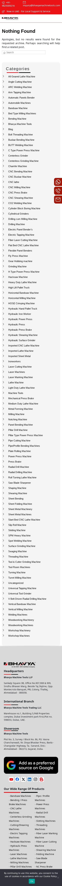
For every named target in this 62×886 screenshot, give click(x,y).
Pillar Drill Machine (18, 430)
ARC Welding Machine (20, 87)
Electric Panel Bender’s (20, 229)
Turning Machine (16, 572)
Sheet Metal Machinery (20, 509)
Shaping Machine (17, 488)
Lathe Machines (18, 858)
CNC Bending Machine (20, 171)
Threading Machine (18, 556)
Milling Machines (19, 862)
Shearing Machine (17, 493)
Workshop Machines (19, 635)
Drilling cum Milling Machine (22, 219)
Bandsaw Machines (20, 795)
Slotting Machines (45, 820)
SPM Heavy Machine (19, 535)
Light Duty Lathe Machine (21, 387)
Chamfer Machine (17, 166)
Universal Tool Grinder (19, 593)
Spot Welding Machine (19, 540)
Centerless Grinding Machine (23, 161)
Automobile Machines (19, 103)
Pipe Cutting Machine (19, 440)
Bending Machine (17, 118)
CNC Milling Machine (19, 187)
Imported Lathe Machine (20, 350)
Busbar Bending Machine (21, 139)
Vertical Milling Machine (20, 609)
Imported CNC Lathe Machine (23, 345)
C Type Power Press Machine (23, 150)
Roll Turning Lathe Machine (22, 477)
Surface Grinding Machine (21, 546)
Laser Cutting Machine (20, 366)
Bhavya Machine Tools (20, 124)
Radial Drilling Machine (20, 472)
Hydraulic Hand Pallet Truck (22, 308)
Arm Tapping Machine (19, 92)
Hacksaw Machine (18, 277)
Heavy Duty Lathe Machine (22, 282)
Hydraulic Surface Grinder (21, 340)
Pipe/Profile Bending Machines (24, 445)
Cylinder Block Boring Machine (24, 208)
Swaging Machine (17, 551)
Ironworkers (14, 361)
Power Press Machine (19, 456)
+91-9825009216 (8, 4)
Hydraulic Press (16, 324)
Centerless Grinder (18, 155)
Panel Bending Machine (20, 424)
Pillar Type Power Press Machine (25, 435)
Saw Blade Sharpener (19, 482)
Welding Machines (17, 614)
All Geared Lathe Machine (21, 76)
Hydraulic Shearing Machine (23, 335)
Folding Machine (45, 854)
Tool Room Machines (19, 567)
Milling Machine (16, 414)
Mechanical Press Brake (21, 398)
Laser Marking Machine (20, 377)
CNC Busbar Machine (19, 176)
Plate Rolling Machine (19, 451)
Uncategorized (15, 583)
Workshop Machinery (19, 630)
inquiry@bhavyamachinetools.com (41, 5)
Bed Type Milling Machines (22, 113)
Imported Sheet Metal (19, 356)
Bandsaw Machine (18, 108)
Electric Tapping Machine (21, 234)
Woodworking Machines (20, 625)
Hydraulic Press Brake (20, 329)
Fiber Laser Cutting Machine (23, 240)
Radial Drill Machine (18, 467)
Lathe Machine (16, 382)
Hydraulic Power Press (20, 319)
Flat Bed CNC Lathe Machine (23, 245)
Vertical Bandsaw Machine (22, 604)
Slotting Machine (16, 530)
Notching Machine (17, 419)
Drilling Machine (16, 224)
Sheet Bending (15, 498)
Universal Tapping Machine (22, 588)
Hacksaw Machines (20, 841)
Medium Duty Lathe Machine (23, 403)
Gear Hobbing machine (20, 261)
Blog (10, 129)
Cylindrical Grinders (18, 213)
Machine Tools (15, 393)
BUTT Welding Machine (20, 145)
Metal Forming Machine (20, 409)
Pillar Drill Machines (21, 866)
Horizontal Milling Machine (21, 298)
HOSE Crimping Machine (21, 303)
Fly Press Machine (18, 256)
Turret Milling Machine (19, 577)
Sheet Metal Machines (19, 514)
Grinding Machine (17, 266)
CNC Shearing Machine (20, 197)
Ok (31, 881)
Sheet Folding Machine (20, 503)
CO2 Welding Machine (20, 203)
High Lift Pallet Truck (19, 287)
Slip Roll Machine (17, 525)
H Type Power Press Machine (23, 271)
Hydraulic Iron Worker (19, 314)
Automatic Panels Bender (21, 97)
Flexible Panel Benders (20, 250)
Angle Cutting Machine (20, 81)
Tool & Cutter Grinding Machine (24, 562)
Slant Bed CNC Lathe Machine (24, 519)
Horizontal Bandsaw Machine (23, 292)
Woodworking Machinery (21, 620)
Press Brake (14, 461)
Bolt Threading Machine (20, 134)
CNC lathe (13, 182)
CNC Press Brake (17, 192)
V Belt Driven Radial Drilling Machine (27, 598)
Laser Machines (16, 372)
